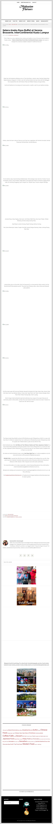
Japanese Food (8, 739)
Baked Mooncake (13, 730)
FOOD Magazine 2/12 (41, 806)
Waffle (21, 744)
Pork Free (6, 741)
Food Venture (10, 514)
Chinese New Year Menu (21, 733)
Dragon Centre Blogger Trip (41, 810)
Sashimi (37, 741)
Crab (15, 736)
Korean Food (16, 738)
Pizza (4, 741)
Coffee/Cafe (8, 736)
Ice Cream (41, 736)
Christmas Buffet (39, 733)
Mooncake (36, 739)
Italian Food (45, 736)
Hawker (37, 736)
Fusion (33, 736)
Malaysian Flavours (26, 8)
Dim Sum (24, 736)
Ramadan (11, 741)
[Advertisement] (26, 15)
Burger (39, 730)
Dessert (19, 736)
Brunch (31, 730)
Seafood (42, 741)
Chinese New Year (10, 733)
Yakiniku (35, 744)
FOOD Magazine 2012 (41, 808)
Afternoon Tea (5, 730)
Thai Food (16, 744)
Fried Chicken (29, 736)
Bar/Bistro (20, 730)
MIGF (32, 738)
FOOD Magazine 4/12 (41, 805)
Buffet (6, 515)
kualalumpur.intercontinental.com (13, 475)
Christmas (32, 733)
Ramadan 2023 (16, 741)
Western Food (28, 744)
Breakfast (25, 730)
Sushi (12, 744)
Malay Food (10, 515)
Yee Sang (39, 744)
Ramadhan (15, 515)
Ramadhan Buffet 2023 (31, 741)
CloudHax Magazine (40, 801)
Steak (9, 744)
